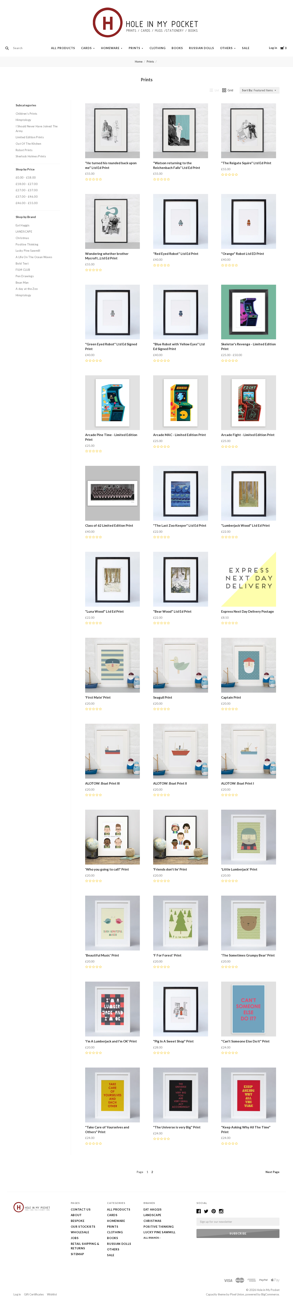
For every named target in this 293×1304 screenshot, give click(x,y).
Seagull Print (162, 697)
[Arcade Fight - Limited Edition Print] (248, 402)
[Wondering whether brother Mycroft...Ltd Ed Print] (112, 221)
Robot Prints (24, 150)
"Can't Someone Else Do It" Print (245, 1041)
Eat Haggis (22, 225)
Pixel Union (237, 1294)
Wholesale (80, 1232)
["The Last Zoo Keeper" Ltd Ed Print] (180, 493)
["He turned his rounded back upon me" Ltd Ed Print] (112, 130)
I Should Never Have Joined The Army (37, 129)
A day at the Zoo (27, 288)
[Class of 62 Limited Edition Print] (112, 493)
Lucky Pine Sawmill (28, 250)
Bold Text (22, 263)
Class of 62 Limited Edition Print (109, 525)
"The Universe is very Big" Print (177, 1127)
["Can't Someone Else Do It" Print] (248, 1009)
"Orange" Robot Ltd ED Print (242, 254)
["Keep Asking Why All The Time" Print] (248, 1095)
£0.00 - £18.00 (26, 177)
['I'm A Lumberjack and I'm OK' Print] (112, 1009)
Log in (273, 48)
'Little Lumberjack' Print (239, 869)
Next (272, 1172)
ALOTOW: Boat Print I (237, 783)
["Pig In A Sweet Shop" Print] (180, 1009)
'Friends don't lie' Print (170, 869)
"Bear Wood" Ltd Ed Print (172, 611)
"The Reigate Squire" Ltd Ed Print (246, 163)
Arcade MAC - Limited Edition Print (179, 435)
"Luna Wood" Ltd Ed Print (104, 611)
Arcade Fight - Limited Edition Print (248, 435)
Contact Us (81, 1209)
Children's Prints (26, 113)
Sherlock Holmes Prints (31, 156)
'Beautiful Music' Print (102, 955)
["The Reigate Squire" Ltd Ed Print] (248, 130)
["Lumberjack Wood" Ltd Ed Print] (248, 493)
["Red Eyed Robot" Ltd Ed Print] (180, 221)
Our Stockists (83, 1226)
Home (138, 61)
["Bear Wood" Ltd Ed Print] (180, 579)
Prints (134, 48)
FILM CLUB (23, 269)
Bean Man (22, 282)
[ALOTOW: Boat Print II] (180, 751)
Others (226, 48)
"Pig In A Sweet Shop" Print (173, 1041)
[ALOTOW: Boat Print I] (248, 751)
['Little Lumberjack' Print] (248, 837)
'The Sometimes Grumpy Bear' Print (248, 955)
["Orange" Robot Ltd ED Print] (248, 221)
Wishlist (52, 1294)
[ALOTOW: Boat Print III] (112, 751)
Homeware (110, 48)
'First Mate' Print (98, 697)
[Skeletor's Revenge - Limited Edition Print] (248, 312)
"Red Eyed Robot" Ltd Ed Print (175, 254)
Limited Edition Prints (30, 137)
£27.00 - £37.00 (27, 190)
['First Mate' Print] (112, 665)
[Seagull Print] (180, 665)
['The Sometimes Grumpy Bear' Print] (248, 923)
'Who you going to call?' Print (107, 869)
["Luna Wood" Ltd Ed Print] (112, 579)
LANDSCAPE (24, 231)
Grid (230, 90)
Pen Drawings (25, 276)
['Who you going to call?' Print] (112, 837)
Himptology (23, 120)
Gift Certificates (34, 1294)
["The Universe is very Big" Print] (180, 1095)
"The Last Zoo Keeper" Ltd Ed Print (179, 525)
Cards (86, 48)
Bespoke (78, 1221)
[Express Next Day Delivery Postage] (248, 579)
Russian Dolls (201, 48)
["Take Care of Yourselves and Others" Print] (112, 1095)
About (76, 1215)
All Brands (151, 1237)
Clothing (158, 48)
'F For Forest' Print (167, 955)
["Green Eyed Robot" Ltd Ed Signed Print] (112, 312)
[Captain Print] (248, 665)
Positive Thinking (27, 244)
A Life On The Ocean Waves (34, 257)
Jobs (75, 1238)
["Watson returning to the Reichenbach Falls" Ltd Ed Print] (180, 130)
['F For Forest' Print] (180, 923)
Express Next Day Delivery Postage (247, 611)
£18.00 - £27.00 (27, 184)
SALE (245, 48)
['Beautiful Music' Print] (112, 923)
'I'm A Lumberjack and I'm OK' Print (111, 1041)
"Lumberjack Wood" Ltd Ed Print (245, 525)
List (217, 90)
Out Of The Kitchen (28, 143)
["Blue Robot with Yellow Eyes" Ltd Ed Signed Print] (180, 312)
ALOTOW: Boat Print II (170, 783)
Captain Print (231, 697)
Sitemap (77, 1254)
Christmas (22, 238)
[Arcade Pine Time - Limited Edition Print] (112, 402)
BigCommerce (270, 1294)
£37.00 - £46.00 (27, 196)
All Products (63, 48)
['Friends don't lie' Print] (180, 837)
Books (177, 48)
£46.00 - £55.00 (27, 203)
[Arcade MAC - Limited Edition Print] (180, 402)
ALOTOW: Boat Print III (102, 783)
